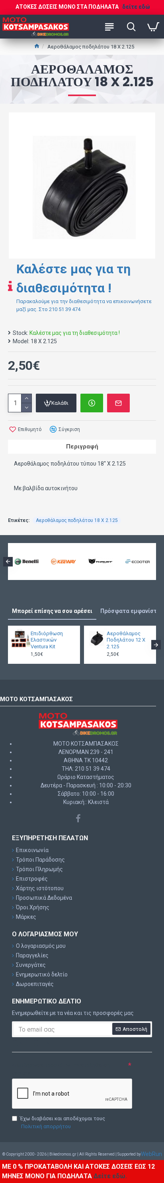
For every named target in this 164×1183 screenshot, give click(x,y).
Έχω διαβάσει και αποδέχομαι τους (62, 1122)
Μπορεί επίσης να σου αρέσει (52, 611)
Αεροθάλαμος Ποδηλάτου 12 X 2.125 (126, 640)
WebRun (151, 1154)
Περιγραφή (82, 446)
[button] (8, 561)
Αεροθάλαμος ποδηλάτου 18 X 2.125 (77, 520)
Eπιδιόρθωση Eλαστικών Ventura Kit (47, 640)
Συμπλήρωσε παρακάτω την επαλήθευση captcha (61, 1069)
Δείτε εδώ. (110, 1176)
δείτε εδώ (136, 7)
